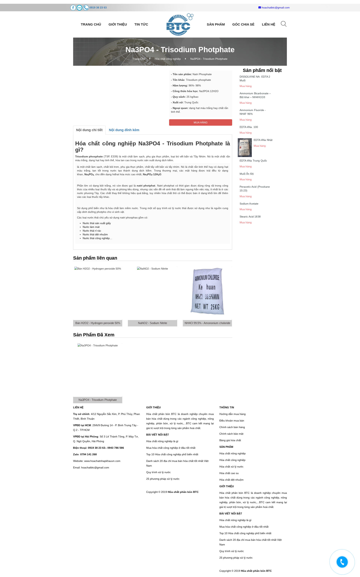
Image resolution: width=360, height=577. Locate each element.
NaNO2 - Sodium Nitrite (152, 323)
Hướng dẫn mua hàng (232, 413)
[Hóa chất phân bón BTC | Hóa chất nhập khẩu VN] (180, 24)
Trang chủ (91, 24)
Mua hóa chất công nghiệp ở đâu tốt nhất (170, 447)
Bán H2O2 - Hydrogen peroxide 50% (97, 323)
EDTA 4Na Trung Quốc (253, 160)
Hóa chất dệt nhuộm (231, 479)
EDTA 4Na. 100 (249, 126)
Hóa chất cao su (229, 473)
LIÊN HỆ (268, 24)
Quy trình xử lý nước (158, 472)
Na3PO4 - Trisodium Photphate (98, 399)
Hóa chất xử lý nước (231, 466)
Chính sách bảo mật (231, 433)
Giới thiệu (118, 24)
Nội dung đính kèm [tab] (124, 130)
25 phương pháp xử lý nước (162, 478)
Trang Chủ (139, 58)
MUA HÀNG (201, 122)
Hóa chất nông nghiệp (232, 453)
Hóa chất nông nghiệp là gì (162, 441)
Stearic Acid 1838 (250, 216)
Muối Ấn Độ (247, 173)
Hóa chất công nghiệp (168, 58)
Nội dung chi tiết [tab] (89, 130)
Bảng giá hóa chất (230, 440)
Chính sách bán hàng (232, 427)
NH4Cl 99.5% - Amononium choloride (207, 323)
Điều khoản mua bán (231, 420)
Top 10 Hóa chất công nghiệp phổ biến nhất (172, 454)
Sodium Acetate (249, 203)
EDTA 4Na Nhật (263, 139)
